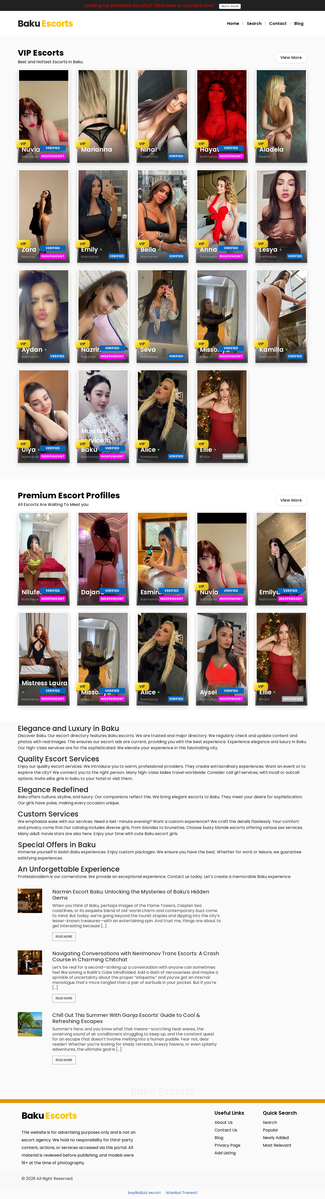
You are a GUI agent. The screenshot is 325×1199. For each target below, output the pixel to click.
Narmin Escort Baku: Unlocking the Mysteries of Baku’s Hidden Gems (130, 895)
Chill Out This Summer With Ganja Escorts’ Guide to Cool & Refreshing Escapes (126, 1018)
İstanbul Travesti (181, 1192)
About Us (224, 1122)
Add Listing (225, 1153)
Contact (278, 23)
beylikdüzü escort (144, 1192)
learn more (229, 6)
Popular (270, 1130)
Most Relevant (277, 1145)
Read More (64, 936)
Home (233, 23)
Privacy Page (227, 1145)
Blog (298, 23)
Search (254, 23)
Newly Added (276, 1138)
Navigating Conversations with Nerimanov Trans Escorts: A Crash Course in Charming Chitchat (135, 956)
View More (291, 57)
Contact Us (226, 1130)
